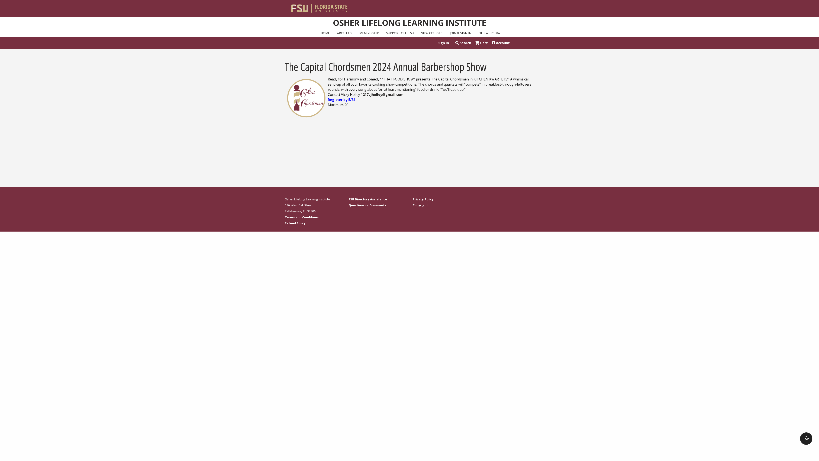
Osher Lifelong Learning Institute (409, 22)
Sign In (443, 43)
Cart (483, 43)
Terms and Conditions (302, 217)
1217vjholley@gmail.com (382, 94)
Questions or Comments (367, 205)
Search (465, 43)
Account (502, 43)
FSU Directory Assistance (368, 199)
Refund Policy (295, 223)
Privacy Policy (423, 199)
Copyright (420, 205)
